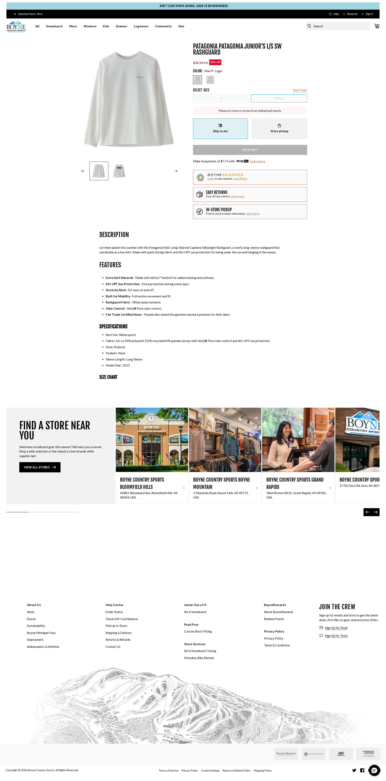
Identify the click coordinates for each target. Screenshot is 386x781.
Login (211, 178)
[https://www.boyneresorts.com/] (286, 754)
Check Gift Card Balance (122, 619)
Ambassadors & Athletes (43, 646)
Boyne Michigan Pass (41, 633)
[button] (374, 770)
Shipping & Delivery (119, 633)
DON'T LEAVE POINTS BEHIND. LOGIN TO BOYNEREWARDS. (192, 6)
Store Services (194, 644)
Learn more (257, 161)
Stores (31, 619)
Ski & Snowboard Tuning (200, 651)
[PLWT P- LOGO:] (197, 79)
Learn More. (240, 178)
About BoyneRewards (278, 612)
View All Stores (37, 467)
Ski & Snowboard (195, 612)
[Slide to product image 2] (119, 171)
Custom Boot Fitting (198, 631)
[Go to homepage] (16, 26)
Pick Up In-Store (116, 625)
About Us (34, 605)
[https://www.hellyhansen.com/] (341, 754)
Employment (35, 639)
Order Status (114, 612)
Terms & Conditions (277, 645)
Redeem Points (274, 619)
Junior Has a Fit (195, 605)
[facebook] (362, 770)
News (30, 612)
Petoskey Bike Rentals (199, 658)
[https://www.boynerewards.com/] (313, 754)
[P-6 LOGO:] (210, 79)
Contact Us (113, 646)
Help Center (115, 605)
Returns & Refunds (118, 639)
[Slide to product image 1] (98, 171)
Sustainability (36, 625)
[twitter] (354, 770)
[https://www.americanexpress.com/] (368, 754)
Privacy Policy (274, 631)
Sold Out (250, 149)
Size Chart (300, 90)
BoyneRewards (275, 605)
